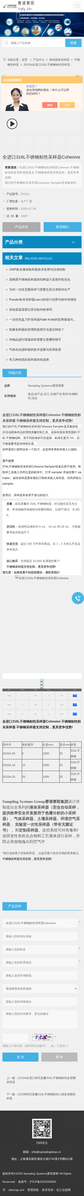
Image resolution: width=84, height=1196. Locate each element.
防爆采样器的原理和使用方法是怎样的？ (36, 329)
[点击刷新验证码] (42, 1037)
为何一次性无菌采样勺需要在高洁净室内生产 (39, 289)
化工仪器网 (63, 1190)
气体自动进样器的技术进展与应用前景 (35, 349)
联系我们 (62, 227)
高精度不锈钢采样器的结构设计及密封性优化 (39, 279)
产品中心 (38, 59)
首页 (25, 59)
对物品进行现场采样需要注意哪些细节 (35, 339)
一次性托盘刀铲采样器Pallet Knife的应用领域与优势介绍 (44, 319)
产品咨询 (21, 227)
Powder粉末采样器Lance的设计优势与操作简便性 (42, 299)
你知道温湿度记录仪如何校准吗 (30, 309)
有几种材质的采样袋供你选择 (29, 359)
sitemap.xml (16, 1190)
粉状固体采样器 (59, 59)
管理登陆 (33, 1190)
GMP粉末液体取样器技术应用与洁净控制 (37, 269)
